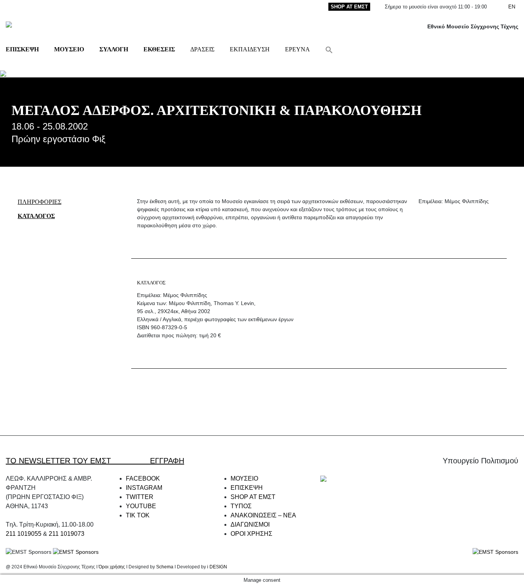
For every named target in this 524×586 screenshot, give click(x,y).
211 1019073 (66, 533)
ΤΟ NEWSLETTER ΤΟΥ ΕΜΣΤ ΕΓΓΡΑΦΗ (95, 460)
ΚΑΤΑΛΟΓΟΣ (36, 216)
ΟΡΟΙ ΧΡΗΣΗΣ (251, 533)
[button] (329, 49)
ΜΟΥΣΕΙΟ (69, 49)
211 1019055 (23, 533)
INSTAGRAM (144, 487)
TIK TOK (138, 515)
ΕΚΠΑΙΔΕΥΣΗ (250, 49)
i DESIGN (217, 567)
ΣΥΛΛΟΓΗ (113, 49)
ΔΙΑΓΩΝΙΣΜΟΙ (250, 524)
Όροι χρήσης (112, 567)
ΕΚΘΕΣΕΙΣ (159, 49)
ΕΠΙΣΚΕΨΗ (22, 49)
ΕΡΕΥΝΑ (297, 49)
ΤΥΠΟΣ (241, 506)
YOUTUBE (141, 506)
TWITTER (139, 497)
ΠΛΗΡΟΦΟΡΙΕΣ (39, 202)
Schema (164, 567)
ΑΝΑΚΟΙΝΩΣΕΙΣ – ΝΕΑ (263, 515)
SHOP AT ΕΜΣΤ (349, 7)
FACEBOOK (143, 478)
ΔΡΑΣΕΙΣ (202, 49)
